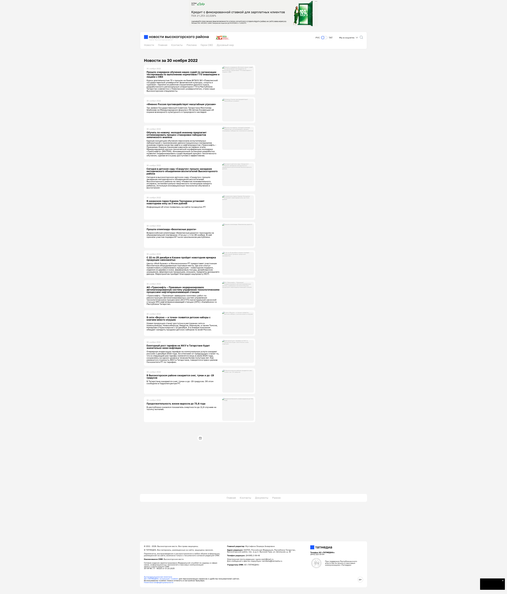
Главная (162, 45)
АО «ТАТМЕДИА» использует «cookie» (161, 579)
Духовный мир (225, 45)
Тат (331, 37)
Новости (149, 45)
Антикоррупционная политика (158, 577)
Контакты (177, 45)
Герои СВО (207, 45)
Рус (318, 37)
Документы (261, 497)
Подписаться (491, 586)
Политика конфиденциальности (158, 582)
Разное (276, 497)
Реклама (192, 45)
